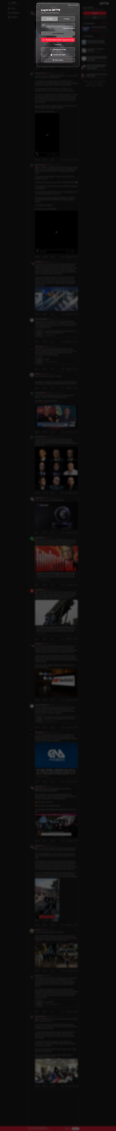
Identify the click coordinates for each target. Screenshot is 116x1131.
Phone (67, 19)
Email (50, 19)
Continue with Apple (59, 55)
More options (59, 60)
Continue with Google (59, 49)
